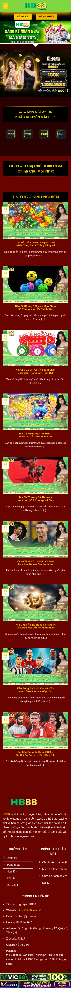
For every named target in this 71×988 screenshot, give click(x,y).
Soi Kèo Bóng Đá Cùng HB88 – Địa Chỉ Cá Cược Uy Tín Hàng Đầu (35, 753)
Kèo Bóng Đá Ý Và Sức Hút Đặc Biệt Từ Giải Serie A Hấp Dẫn (35, 690)
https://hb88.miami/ (29, 910)
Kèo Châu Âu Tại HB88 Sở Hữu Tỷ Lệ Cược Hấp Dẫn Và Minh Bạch (35, 626)
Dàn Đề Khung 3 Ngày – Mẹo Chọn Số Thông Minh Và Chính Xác (35, 308)
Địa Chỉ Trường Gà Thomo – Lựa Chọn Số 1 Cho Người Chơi (35, 499)
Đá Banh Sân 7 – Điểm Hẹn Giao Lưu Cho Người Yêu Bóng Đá (35, 562)
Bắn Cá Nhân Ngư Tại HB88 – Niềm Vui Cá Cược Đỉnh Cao (35, 435)
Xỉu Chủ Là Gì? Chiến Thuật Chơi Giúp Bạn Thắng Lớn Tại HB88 (35, 371)
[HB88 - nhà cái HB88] (35, 6)
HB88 (6, 814)
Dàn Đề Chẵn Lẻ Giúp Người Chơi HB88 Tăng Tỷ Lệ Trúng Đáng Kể (35, 244)
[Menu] (5, 6)
